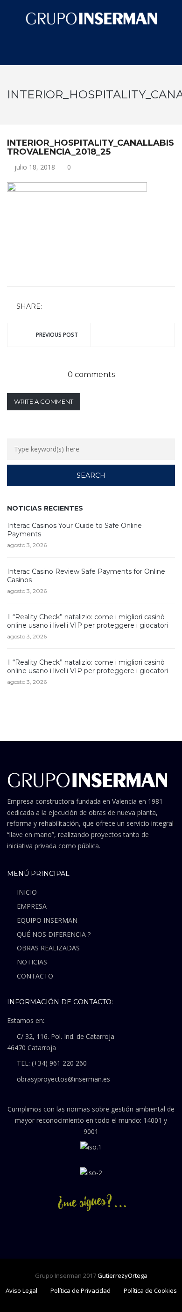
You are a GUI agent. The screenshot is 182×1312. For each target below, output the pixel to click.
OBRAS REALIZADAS (48, 947)
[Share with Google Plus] (78, 307)
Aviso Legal (21, 1290)
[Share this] (51, 307)
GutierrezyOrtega (122, 1275)
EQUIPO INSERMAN (47, 920)
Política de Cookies (150, 1290)
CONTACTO (35, 975)
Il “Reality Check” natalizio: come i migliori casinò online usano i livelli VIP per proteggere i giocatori (87, 621)
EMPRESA (32, 906)
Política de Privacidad (80, 1290)
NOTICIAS (32, 961)
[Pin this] (91, 307)
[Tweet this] (64, 307)
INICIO (27, 892)
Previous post (57, 335)
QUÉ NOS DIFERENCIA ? (54, 934)
